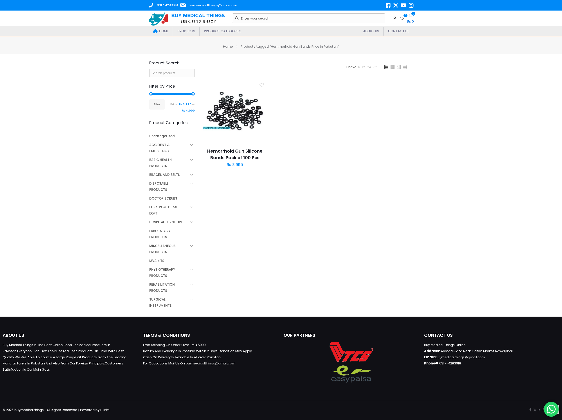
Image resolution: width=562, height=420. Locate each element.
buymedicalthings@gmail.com (213, 5)
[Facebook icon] (530, 409)
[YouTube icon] (539, 409)
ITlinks (105, 409)
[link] (359, 67)
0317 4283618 (167, 5)
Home (228, 46)
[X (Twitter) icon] (535, 409)
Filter (157, 104)
